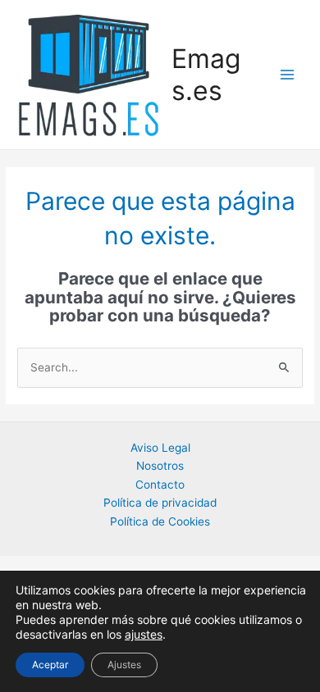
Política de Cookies (160, 521)
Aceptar (50, 664)
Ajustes (124, 664)
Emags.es (205, 75)
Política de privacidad (160, 502)
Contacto (160, 484)
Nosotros (160, 465)
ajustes (143, 634)
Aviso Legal (160, 447)
